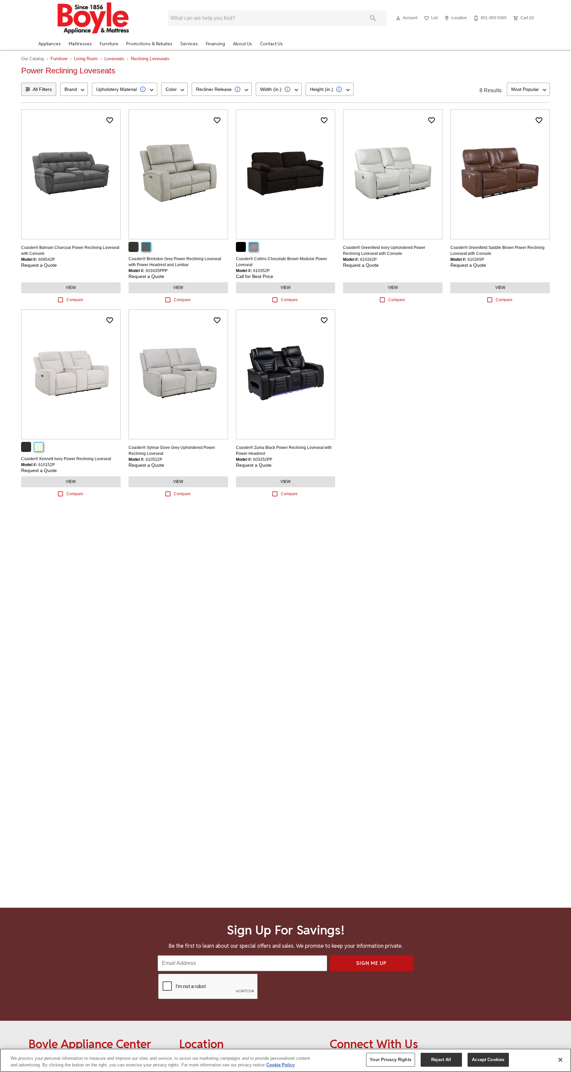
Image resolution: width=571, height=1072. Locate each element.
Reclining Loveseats (150, 58)
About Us (242, 44)
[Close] (560, 1059)
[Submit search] (373, 18)
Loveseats (114, 58)
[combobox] (74, 89)
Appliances (49, 44)
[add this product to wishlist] (110, 120)
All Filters (42, 89)
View (71, 287)
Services (189, 44)
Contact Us (271, 44)
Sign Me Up (371, 963)
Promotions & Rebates (149, 44)
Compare (74, 300)
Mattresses (80, 44)
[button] (398, 18)
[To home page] (93, 18)
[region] (285, 1060)
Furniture (109, 44)
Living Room (86, 58)
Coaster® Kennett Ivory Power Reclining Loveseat (66, 459)
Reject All (441, 1059)
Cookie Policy (280, 1064)
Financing (215, 44)
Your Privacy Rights (390, 1059)
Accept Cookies (488, 1059)
